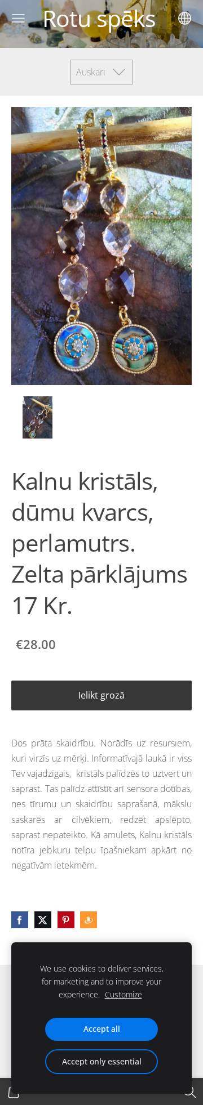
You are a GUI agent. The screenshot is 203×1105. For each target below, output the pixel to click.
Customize (123, 994)
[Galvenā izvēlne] (18, 18)
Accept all (101, 1028)
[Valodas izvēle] (184, 18)
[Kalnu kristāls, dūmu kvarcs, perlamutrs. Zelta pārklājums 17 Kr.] (37, 417)
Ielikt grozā (101, 695)
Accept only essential (102, 1061)
